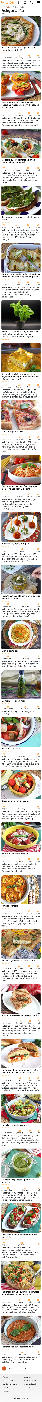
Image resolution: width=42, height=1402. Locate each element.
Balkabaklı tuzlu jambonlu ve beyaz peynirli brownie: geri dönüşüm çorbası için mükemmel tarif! (20, 376)
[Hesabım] (25, 2)
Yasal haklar (28, 1387)
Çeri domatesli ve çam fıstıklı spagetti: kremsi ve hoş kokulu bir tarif (20, 487)
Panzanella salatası (10, 748)
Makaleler (6, 1391)
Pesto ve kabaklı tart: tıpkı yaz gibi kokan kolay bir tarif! (18, 48)
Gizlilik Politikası (30, 1380)
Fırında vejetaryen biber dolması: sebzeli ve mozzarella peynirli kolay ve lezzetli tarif (20, 105)
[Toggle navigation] (38, 2)
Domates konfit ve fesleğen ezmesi (18, 1347)
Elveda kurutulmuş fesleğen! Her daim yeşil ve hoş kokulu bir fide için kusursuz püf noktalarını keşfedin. (19, 334)
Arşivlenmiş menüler (10, 1384)
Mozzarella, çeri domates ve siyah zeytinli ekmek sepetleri (18, 161)
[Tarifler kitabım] (19, 2)
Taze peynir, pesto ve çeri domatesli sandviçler (19, 1235)
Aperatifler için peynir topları (15, 543)
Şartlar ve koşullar (30, 1384)
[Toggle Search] (31, 2)
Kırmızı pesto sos (9, 651)
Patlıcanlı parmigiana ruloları (15, 853)
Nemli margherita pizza (12, 431)
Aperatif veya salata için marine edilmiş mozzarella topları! (20, 597)
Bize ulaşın (27, 1377)
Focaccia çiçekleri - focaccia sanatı (18, 960)
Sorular (5, 1387)
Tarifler (5, 1377)
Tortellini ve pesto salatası (14, 1125)
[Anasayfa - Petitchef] (2, 7)
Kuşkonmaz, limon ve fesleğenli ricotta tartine (20, 218)
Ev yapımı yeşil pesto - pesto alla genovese (17, 1180)
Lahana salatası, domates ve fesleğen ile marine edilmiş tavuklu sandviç (19, 1071)
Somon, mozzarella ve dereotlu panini (20, 1015)
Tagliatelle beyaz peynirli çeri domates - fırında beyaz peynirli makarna (21, 1293)
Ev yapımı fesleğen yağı (13, 701)
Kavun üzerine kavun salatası (15, 801)
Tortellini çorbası (9, 906)
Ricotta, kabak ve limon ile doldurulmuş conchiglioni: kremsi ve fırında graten (20, 275)
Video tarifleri (8, 1380)
